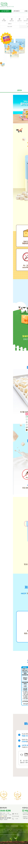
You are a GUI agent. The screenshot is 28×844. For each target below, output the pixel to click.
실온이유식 (19, 20)
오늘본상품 (26, 424)
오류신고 (7, 826)
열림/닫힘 (26, 414)
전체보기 (10, 23)
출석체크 (26, 422)
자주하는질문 (16, 816)
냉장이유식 (12, 20)
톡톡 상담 (16, 813)
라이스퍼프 (9, 26)
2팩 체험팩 (4, 20)
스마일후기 (26, 419)
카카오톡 (26, 430)
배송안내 (26, 416)
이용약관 (22, 826)
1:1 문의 (26, 427)
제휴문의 (1, 826)
